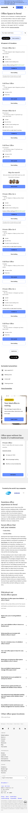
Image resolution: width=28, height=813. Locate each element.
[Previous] (1, 2)
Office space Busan (5, 717)
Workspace (3, 723)
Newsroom (3, 742)
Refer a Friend (4, 756)
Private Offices (6, 530)
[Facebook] (8, 728)
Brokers (3, 753)
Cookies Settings (5, 798)
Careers (3, 741)
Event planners (4, 758)
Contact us (3, 767)
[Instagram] (14, 728)
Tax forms (3, 772)
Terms (7, 796)
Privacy (2, 796)
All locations (4, 782)
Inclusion (3, 739)
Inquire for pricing (6, 450)
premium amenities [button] (14, 27)
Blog (2, 744)
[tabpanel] (14, 197)
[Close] (26, 2)
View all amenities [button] (6, 388)
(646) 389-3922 (5, 786)
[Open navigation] (25, 7)
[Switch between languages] (13, 7)
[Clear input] (21, 33)
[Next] (3, 2)
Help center (4, 770)
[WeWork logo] (4, 7)
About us (3, 737)
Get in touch (14, 186)
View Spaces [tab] (6, 38)
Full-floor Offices (7, 533)
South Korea (16, 723)
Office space (10, 723)
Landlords (3, 754)
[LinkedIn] (25, 728)
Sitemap (20, 798)
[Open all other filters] (25, 33)
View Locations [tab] (15, 38)
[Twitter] (19, 728)
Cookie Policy (13, 796)
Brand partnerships (5, 760)
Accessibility (13, 798)
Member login (4, 768)
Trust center (4, 746)
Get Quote (13, 474)
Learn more (12, 3)
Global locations (5, 735)
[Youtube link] (2, 728)
